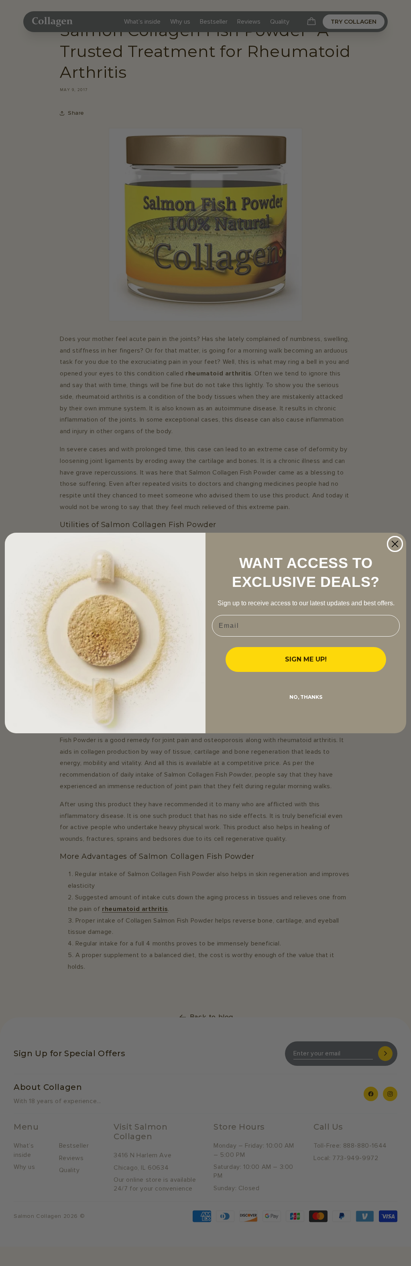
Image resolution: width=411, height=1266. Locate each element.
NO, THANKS (305, 697)
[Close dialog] (395, 544)
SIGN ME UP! (306, 659)
